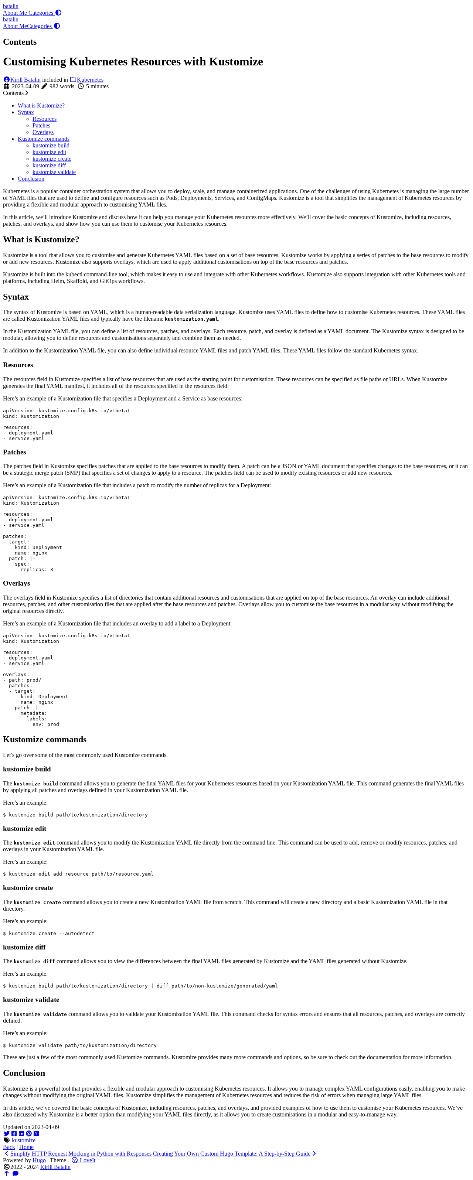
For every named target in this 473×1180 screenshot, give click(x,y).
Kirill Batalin (25, 79)
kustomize (23, 1140)
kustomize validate (54, 172)
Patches (41, 125)
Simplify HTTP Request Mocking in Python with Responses (81, 1153)
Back (9, 1147)
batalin (10, 6)
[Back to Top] (7, 1173)
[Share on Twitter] (6, 1133)
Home (26, 1147)
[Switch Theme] (58, 13)
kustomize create (52, 159)
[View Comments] (15, 1173)
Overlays (43, 132)
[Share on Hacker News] (36, 1133)
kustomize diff (49, 165)
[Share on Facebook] (14, 1133)
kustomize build (51, 145)
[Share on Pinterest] (29, 1133)
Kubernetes (90, 79)
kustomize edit (49, 152)
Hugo (39, 1160)
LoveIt (86, 1160)
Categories (41, 13)
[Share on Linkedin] (21, 1133)
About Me (15, 13)
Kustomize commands (43, 139)
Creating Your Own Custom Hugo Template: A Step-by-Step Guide (231, 1153)
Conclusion (31, 178)
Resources (45, 119)
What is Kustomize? (41, 105)
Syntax (26, 112)
